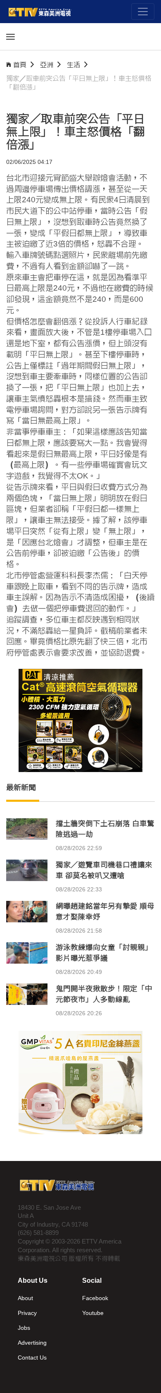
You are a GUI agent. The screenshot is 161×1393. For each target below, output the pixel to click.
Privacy (27, 1313)
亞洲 (46, 64)
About (25, 1298)
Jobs (24, 1327)
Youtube (93, 1313)
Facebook (95, 1298)
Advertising (32, 1342)
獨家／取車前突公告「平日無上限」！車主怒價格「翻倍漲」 (79, 82)
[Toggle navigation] (142, 11)
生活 (73, 64)
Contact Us (32, 1357)
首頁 (19, 64)
